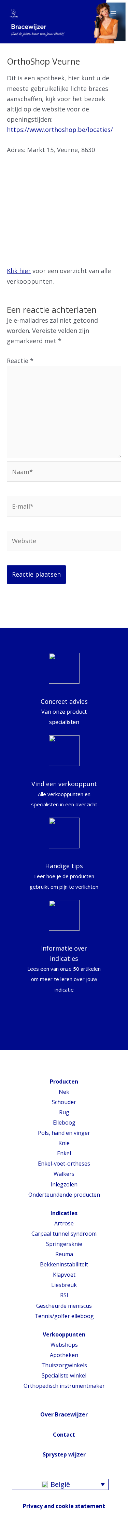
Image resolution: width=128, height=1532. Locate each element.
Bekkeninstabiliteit (64, 1264)
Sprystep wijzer (64, 1454)
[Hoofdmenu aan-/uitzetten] (113, 13)
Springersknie (64, 1244)
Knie (64, 1143)
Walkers (64, 1174)
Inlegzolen (64, 1184)
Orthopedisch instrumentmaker (64, 1385)
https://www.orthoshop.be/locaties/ (60, 129)
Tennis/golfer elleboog (64, 1316)
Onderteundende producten (64, 1194)
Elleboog (64, 1122)
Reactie (20, 361)
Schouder (64, 1102)
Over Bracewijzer (64, 1414)
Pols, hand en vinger (64, 1133)
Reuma (64, 1254)
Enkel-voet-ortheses (64, 1163)
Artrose (64, 1223)
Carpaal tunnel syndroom (64, 1233)
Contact (64, 1434)
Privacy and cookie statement (64, 1506)
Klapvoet (64, 1274)
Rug (64, 1112)
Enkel (64, 1153)
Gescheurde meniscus (64, 1305)
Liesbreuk (64, 1285)
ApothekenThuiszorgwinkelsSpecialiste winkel (64, 1365)
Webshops (64, 1344)
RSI (64, 1295)
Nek (64, 1092)
